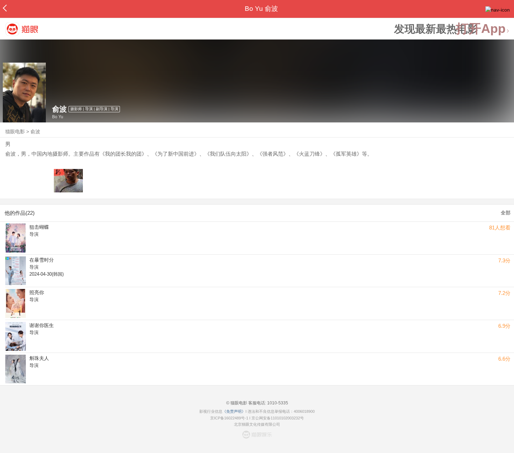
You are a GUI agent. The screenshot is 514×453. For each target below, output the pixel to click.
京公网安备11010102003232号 (277, 418)
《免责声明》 (233, 411)
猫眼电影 (15, 131)
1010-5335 (277, 403)
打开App (481, 29)
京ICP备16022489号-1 (229, 418)
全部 (506, 212)
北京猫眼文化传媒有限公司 (257, 424)
